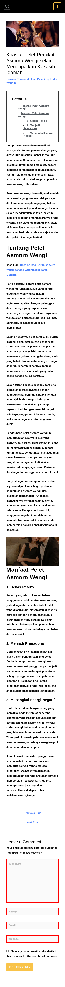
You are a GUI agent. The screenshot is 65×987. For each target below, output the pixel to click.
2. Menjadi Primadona (31, 127)
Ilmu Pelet (37, 79)
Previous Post (32, 812)
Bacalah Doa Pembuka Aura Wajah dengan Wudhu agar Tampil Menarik (30, 270)
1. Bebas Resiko (37, 120)
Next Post (32, 822)
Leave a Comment (17, 79)
